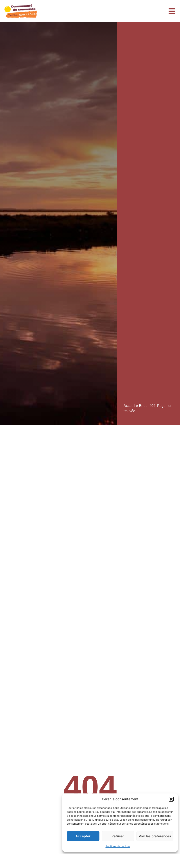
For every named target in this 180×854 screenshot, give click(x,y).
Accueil (129, 406)
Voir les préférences (155, 836)
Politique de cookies (118, 846)
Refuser (118, 836)
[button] (171, 799)
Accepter (83, 836)
